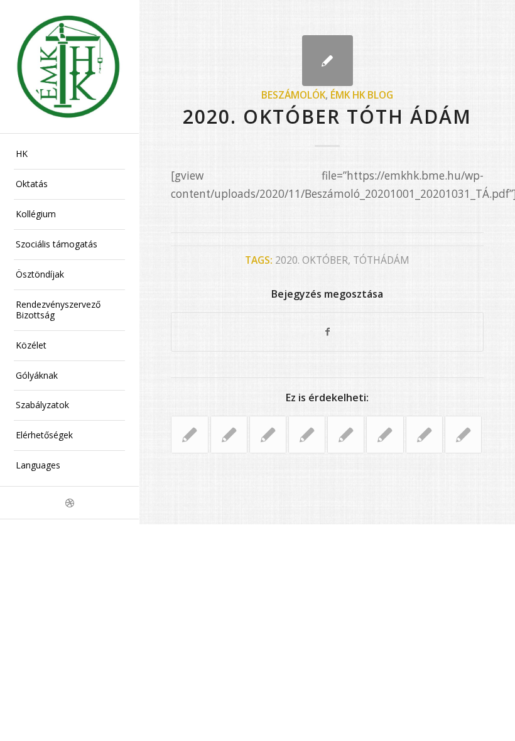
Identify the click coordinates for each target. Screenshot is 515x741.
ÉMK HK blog (361, 95)
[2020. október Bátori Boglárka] (189, 434)
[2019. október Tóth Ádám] (228, 434)
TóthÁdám (381, 260)
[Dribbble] (69, 503)
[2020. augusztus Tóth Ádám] (384, 434)
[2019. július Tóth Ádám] (306, 434)
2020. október (311, 260)
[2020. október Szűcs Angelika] (463, 434)
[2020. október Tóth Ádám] (327, 60)
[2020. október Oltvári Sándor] (267, 434)
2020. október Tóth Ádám (327, 116)
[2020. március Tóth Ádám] (424, 434)
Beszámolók (293, 95)
